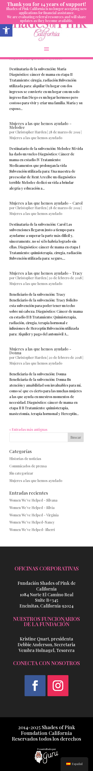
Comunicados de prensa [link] (28, 466)
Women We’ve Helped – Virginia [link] (34, 515)
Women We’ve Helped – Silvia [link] (32, 507)
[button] (46, 49)
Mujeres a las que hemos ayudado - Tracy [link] (45, 273)
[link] (6, 30)
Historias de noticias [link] (25, 458)
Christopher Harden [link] (30, 132)
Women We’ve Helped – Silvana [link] (33, 500)
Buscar (75, 437)
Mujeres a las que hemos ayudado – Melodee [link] (40, 125)
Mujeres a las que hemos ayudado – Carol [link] (46, 203)
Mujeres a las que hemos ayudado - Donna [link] (40, 350)
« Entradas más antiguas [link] (28, 429)
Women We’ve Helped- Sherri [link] (32, 529)
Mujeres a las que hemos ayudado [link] (35, 138)
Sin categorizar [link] (21, 473)
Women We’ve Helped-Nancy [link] (32, 522)
